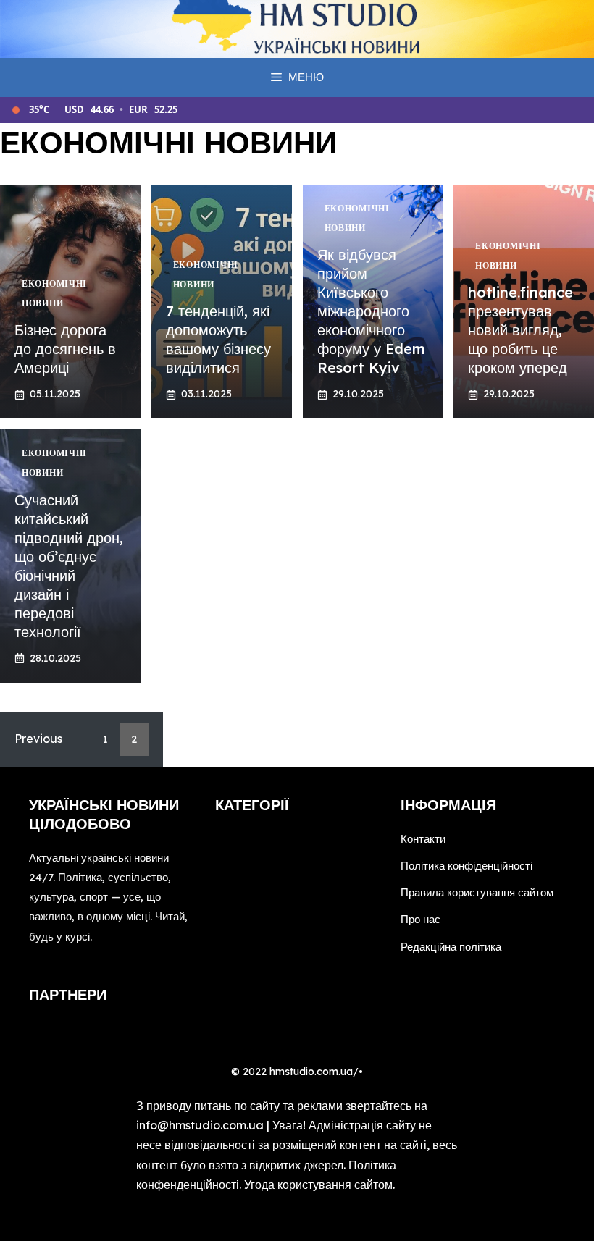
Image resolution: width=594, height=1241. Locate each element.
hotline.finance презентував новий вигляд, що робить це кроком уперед (520, 329)
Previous (38, 738)
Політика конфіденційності (466, 865)
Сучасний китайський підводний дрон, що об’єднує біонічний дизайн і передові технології (68, 566)
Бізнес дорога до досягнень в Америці (65, 348)
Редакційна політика (451, 947)
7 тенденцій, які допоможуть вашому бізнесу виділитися (218, 339)
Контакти (423, 839)
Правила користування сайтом (477, 892)
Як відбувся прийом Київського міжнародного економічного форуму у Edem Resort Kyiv (371, 310)
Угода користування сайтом (318, 1184)
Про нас (420, 919)
